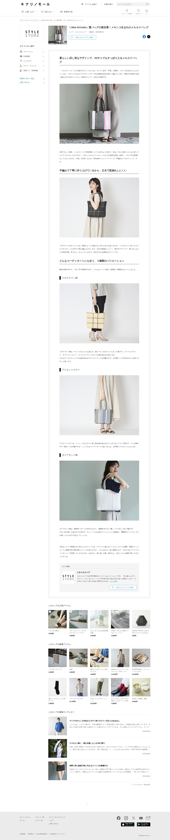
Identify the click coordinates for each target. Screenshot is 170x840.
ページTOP (87, 804)
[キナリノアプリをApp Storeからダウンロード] (127, 826)
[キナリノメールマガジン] (148, 818)
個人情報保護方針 (41, 834)
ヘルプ (51, 820)
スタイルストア (83, 572)
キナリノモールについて (57, 817)
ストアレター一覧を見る (142, 785)
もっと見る (113, 581)
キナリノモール (24, 20)
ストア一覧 (39, 820)
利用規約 (30, 834)
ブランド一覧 (39, 817)
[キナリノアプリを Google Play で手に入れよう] (143, 826)
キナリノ (23, 820)
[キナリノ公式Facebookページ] (118, 818)
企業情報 (22, 834)
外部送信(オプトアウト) (57, 834)
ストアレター (34, 20)
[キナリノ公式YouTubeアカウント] (141, 818)
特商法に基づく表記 (27, 78)
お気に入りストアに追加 (84, 37)
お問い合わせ (24, 82)
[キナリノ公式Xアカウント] (133, 818)
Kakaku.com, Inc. (145, 835)
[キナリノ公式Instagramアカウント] (126, 818)
